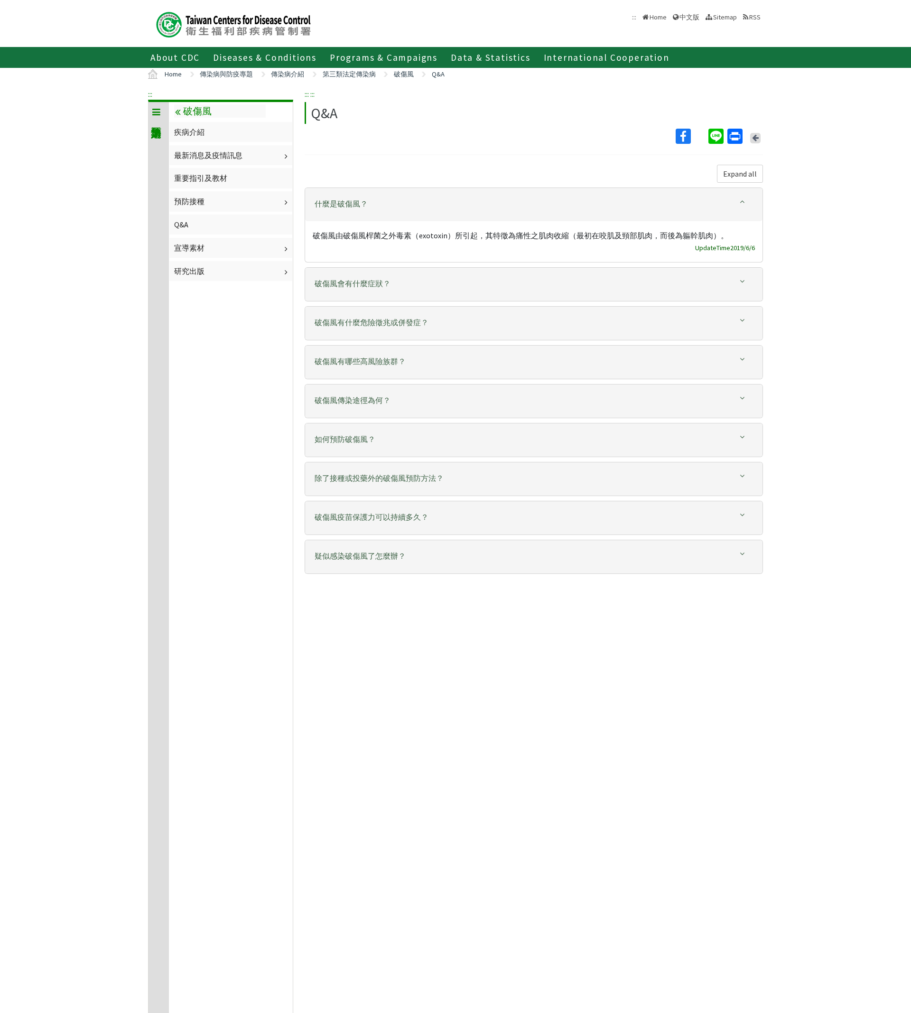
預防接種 (189, 201)
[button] (534, 203)
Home (658, 17)
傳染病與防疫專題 (226, 74)
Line (716, 136)
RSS (755, 17)
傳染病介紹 (287, 74)
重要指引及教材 (200, 178)
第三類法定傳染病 (349, 74)
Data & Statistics (490, 57)
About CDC (175, 57)
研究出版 (189, 271)
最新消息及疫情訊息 (208, 155)
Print (735, 136)
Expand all (740, 173)
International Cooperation (606, 57)
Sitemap (725, 17)
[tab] (533, 204)
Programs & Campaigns (383, 57)
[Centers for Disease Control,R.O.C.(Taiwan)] (233, 23)
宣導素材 (189, 248)
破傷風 (404, 74)
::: (150, 94)
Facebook (691, 136)
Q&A (438, 74)
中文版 (689, 16)
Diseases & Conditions (264, 57)
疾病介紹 (189, 132)
